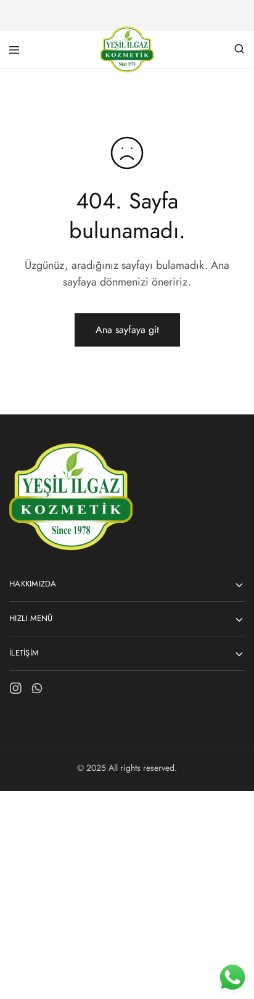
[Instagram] (16, 690)
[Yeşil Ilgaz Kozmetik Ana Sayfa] (71, 547)
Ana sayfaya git (127, 330)
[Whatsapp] (37, 690)
